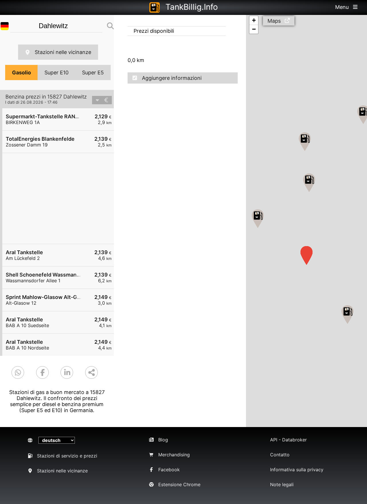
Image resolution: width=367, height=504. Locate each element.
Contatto (280, 454)
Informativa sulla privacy (296, 469)
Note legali (282, 484)
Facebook (169, 469)
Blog (163, 440)
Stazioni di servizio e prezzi (67, 456)
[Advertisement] (61, 198)
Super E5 (93, 72)
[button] (347, 314)
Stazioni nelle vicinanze (63, 52)
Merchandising (174, 454)
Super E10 (56, 72)
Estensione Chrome (179, 484)
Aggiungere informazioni (172, 78)
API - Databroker (288, 440)
